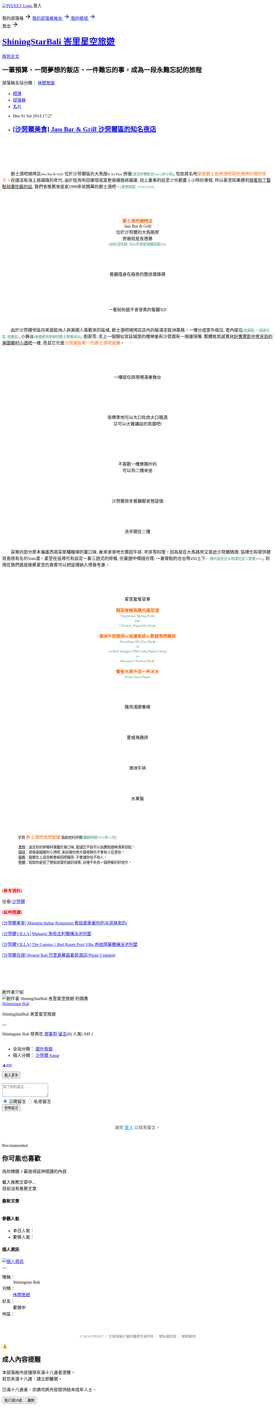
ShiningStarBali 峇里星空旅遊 (58, 41)
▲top (7, 1065)
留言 (62, 1034)
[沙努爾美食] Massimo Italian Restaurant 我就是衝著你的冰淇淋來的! (64, 923)
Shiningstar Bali (15, 1003)
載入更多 (11, 1075)
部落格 (19, 100)
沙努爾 (18, 901)
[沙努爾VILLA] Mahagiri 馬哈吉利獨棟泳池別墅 (46, 933)
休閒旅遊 (46, 83)
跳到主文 (10, 56)
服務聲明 (189, 1336)
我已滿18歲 (13, 1400)
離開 (30, 1400)
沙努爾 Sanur (47, 1055)
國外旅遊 (44, 1049)
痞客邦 (50, 1034)
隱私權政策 (167, 1336)
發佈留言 (11, 1108)
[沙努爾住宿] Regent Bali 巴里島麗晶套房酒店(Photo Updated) (58, 955)
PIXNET (97, 1336)
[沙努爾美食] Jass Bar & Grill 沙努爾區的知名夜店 (84, 129)
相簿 (17, 93)
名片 (17, 106)
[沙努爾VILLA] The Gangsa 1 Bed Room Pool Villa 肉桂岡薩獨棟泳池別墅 (70, 944)
